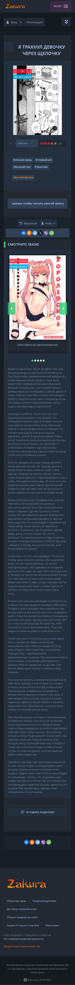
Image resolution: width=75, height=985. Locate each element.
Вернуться (30, 223)
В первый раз (44, 160)
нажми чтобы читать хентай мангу (38, 203)
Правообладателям (44, 901)
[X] (40, 233)
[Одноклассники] (29, 233)
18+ (22, 71)
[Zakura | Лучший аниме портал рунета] (15, 6)
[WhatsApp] (51, 233)
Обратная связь (16, 901)
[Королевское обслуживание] (37, 297)
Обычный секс (22, 167)
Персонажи (52, 925)
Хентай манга (22, 76)
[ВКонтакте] (23, 233)
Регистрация (35, 22)
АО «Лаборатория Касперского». (24, 939)
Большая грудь (22, 160)
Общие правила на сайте (22, 917)
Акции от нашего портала (23, 925)
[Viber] (46, 233)
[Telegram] (34, 233)
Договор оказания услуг (22, 909)
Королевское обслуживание (37, 345)
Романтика (41, 167)
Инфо (48, 223)
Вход (14, 22)
